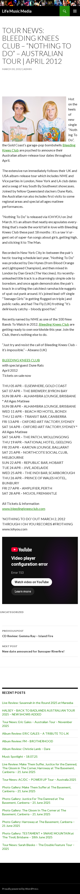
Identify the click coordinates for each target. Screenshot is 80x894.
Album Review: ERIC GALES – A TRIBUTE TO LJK (35, 733)
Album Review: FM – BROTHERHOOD (27, 741)
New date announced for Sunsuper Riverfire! (33, 649)
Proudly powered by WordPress (20, 888)
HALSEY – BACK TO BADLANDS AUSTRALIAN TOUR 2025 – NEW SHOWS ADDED (38, 712)
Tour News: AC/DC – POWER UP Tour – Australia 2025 (39, 779)
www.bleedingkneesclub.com (23, 509)
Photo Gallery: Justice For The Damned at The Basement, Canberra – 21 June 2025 (33, 800)
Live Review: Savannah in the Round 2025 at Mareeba (37, 703)
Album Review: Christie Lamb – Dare (26, 749)
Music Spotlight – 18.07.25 (20, 756)
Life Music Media (17, 11)
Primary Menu (75, 11)
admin (27, 69)
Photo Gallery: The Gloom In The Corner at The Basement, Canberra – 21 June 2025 (34, 812)
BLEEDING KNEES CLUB (21, 360)
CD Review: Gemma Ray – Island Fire (27, 633)
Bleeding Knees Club (54, 324)
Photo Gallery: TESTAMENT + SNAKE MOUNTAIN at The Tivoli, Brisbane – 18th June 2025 (38, 835)
